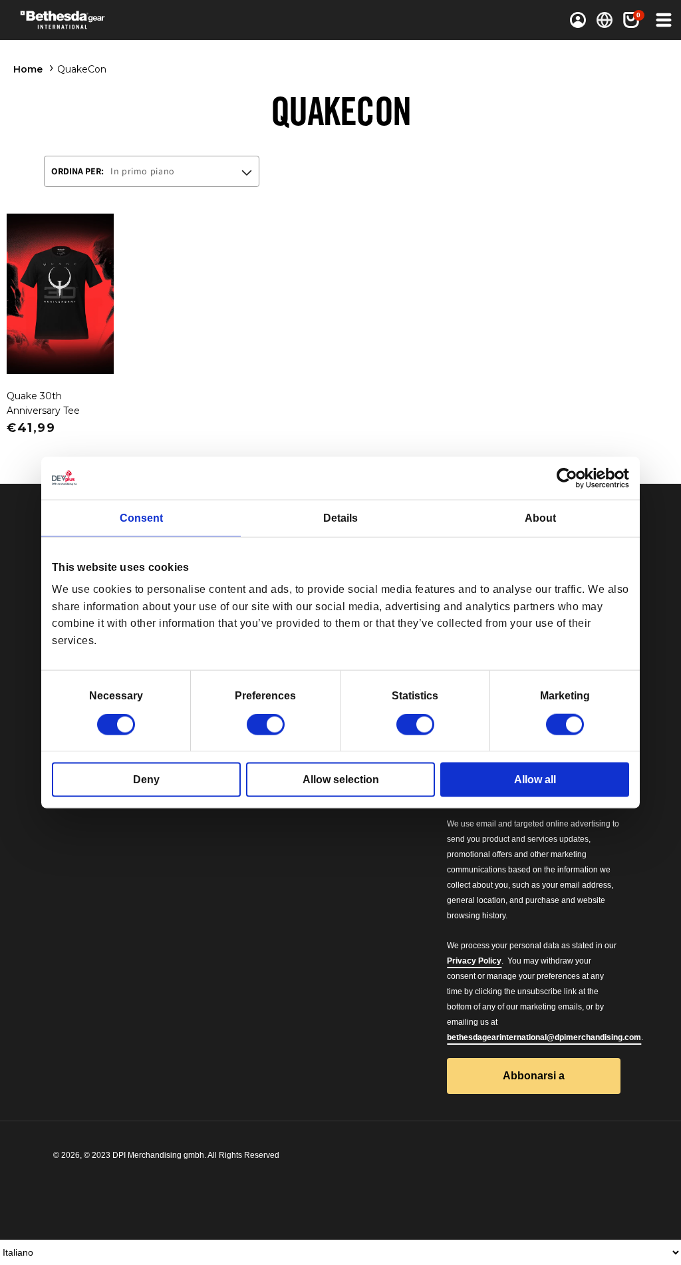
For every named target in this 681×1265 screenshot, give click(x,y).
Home (28, 69)
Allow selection (341, 779)
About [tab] (540, 517)
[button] (662, 20)
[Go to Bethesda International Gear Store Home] (85, 20)
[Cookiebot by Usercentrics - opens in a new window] (571, 477)
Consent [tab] (141, 517)
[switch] (266, 724)
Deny (146, 779)
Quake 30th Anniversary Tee (43, 403)
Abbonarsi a (534, 1075)
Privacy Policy (474, 961)
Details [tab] (340, 517)
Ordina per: (77, 171)
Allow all (535, 779)
